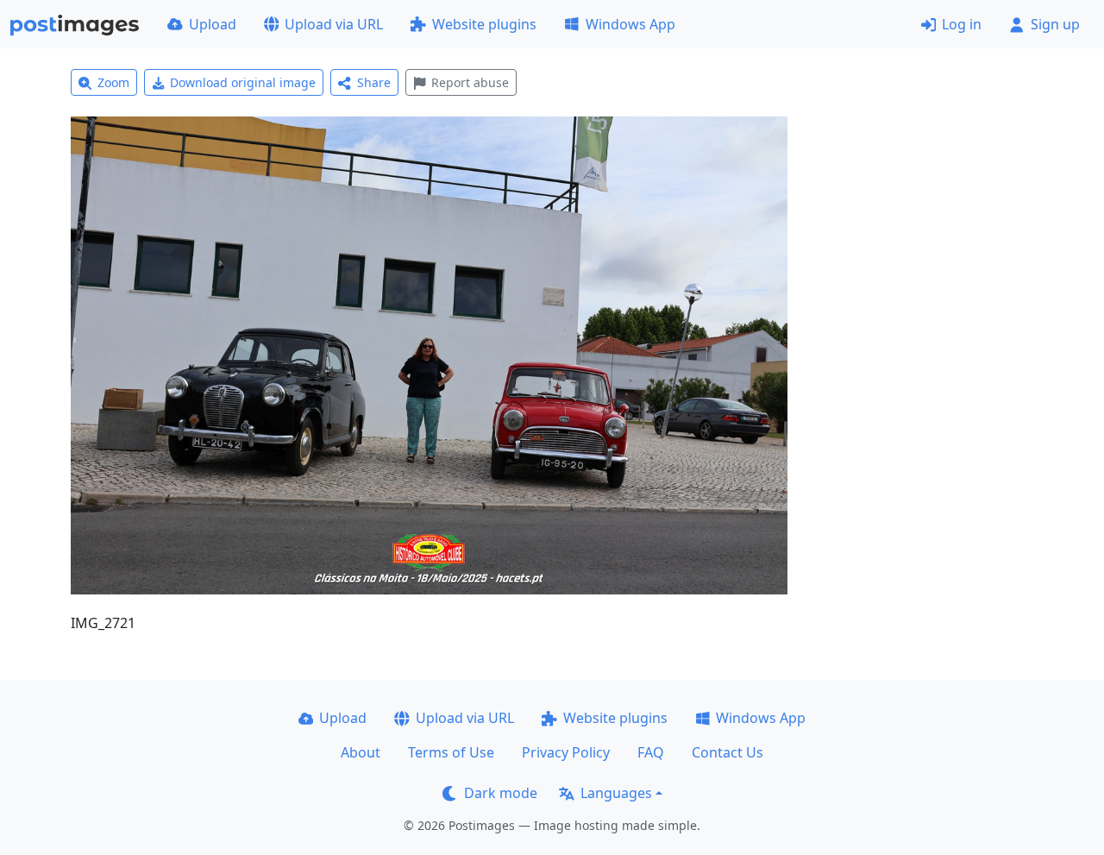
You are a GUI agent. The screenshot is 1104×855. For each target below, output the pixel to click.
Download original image (243, 82)
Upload (212, 24)
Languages (616, 792)
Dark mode (500, 792)
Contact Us (727, 752)
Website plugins (484, 24)
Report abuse (470, 82)
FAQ (650, 752)
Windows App (630, 24)
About (360, 752)
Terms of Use (451, 752)
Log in (962, 24)
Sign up (1055, 24)
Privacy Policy (566, 752)
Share (374, 82)
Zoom (113, 82)
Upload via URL (334, 24)
